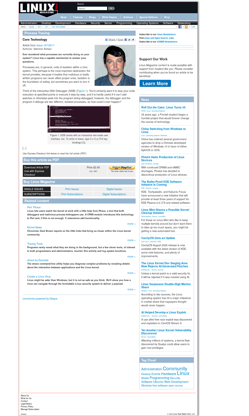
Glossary (23, 414)
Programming (124, 23)
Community (175, 368)
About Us (25, 395)
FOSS (143, 111)
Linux (149, 111)
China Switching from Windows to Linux (163, 130)
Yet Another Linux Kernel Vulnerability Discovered (166, 331)
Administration (29, 23)
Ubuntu (158, 381)
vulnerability (163, 316)
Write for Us (26, 398)
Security (95, 23)
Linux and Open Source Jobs (159, 38)
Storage (156, 164)
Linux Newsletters (166, 34)
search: (80, 3)
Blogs (92, 17)
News (64, 17)
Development (63, 23)
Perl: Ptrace (34, 207)
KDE (143, 188)
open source (175, 385)
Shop (167, 17)
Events (155, 374)
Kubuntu (149, 188)
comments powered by (40, 298)
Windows (164, 135)
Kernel (154, 216)
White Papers (109, 17)
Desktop (46, 23)
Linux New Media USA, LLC (184, 414)
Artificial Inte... (146, 270)
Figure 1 (82, 91)
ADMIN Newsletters (167, 41)
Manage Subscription (30, 409)
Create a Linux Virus (39, 276)
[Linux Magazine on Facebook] (179, 26)
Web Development (176, 382)
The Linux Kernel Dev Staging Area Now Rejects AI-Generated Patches (164, 264)
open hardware (146, 164)
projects (155, 188)
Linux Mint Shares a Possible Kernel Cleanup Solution (165, 211)
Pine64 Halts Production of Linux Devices (162, 158)
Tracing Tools (35, 243)
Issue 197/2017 (45, 45)
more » (131, 223)
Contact (24, 400)
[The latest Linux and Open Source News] (186, 26)
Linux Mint (161, 216)
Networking (184, 23)
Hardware (80, 23)
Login (193, 26)
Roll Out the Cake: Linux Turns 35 (163, 107)
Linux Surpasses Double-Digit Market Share (166, 285)
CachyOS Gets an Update (158, 238)
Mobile (145, 378)
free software (160, 385)
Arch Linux (145, 241)
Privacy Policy (27, 406)
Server (108, 23)
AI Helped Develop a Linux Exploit (163, 312)
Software (168, 23)
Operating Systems (148, 23)
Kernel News (34, 227)
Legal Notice (26, 403)
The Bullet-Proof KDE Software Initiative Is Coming (161, 183)
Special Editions (148, 17)
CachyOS (153, 241)
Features (78, 17)
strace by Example (37, 260)
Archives (128, 17)
